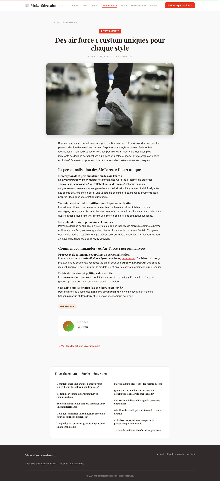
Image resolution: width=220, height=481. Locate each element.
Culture (94, 5)
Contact (191, 454)
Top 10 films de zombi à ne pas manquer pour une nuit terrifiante (81, 405)
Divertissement (109, 5)
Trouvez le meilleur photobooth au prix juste (137, 430)
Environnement (138, 5)
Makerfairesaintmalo (44, 5)
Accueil (75, 5)
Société (153, 5)
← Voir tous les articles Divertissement (79, 346)
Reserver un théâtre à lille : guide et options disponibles (137, 402)
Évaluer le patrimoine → (179, 5)
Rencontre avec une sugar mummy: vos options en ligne (77, 395)
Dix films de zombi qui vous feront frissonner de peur (138, 412)
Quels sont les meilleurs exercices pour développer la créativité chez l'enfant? (134, 392)
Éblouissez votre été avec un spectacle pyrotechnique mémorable (134, 422)
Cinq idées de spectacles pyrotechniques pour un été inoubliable (81, 425)
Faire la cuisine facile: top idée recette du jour (138, 383)
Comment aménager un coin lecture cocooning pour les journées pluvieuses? (81, 415)
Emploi (124, 5)
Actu (85, 5)
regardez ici (128, 258)
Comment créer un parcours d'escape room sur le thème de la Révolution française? (79, 385)
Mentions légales (175, 454)
